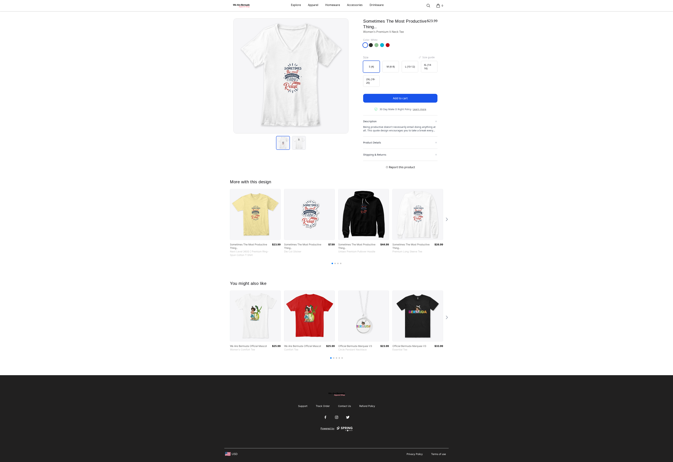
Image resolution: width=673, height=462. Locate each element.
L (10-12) (410, 66)
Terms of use (438, 454)
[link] (255, 214)
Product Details (372, 142)
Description (370, 121)
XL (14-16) (428, 66)
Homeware (332, 5)
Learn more (419, 109)
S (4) (371, 66)
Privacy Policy (415, 454)
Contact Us (344, 405)
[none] (426, 57)
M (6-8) (391, 66)
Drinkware (377, 5)
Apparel (313, 5)
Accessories (355, 5)
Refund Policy (367, 405)
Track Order (323, 405)
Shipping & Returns (374, 154)
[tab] (283, 142)
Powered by (327, 428)
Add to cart (400, 98)
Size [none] (365, 57)
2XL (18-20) (370, 81)
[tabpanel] (290, 75)
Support (302, 405)
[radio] (371, 66)
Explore (296, 5)
